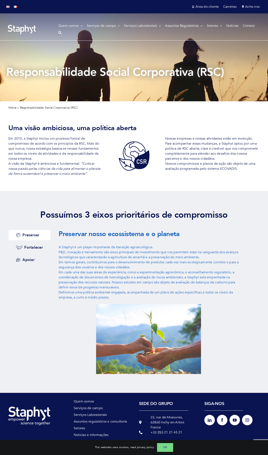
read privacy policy (142, 447)
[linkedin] (209, 420)
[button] (62, 32)
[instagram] (247, 420)
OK (165, 447)
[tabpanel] (149, 304)
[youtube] (234, 420)
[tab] (29, 235)
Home (12, 108)
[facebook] (222, 420)
